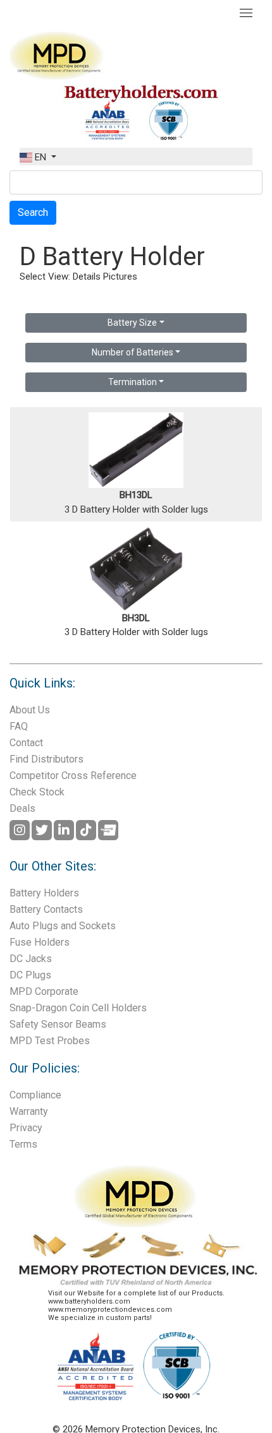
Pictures (120, 276)
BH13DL (136, 495)
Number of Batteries (132, 352)
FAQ (18, 726)
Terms (23, 1144)
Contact (26, 743)
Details (87, 276)
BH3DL (136, 618)
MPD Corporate (43, 991)
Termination (132, 382)
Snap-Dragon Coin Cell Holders (78, 1008)
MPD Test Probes (49, 1041)
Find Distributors (46, 759)
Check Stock (37, 792)
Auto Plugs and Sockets (62, 926)
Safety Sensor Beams (57, 1024)
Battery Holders (44, 893)
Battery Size (132, 323)
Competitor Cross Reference (73, 776)
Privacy (25, 1128)
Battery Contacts (46, 909)
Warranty (28, 1111)
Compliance (35, 1095)
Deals (22, 808)
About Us (29, 710)
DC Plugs (30, 975)
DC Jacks (30, 959)
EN (40, 157)
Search (33, 212)
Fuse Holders (39, 942)
